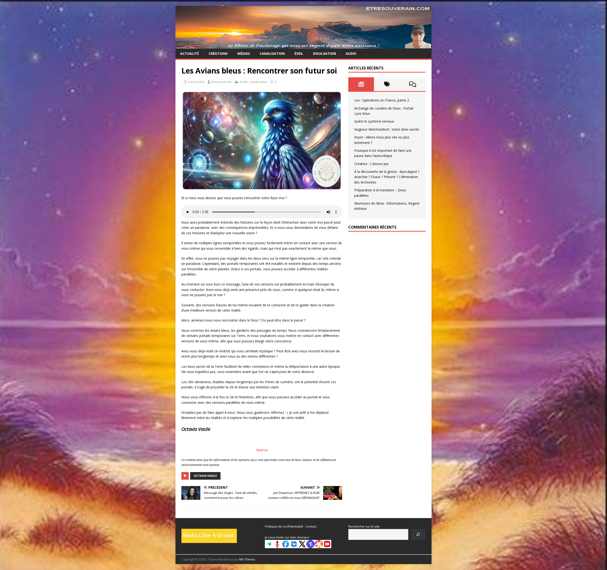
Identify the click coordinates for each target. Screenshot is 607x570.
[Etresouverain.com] (303, 46)
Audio (351, 53)
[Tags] (387, 84)
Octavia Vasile (205, 476)
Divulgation (324, 53)
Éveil (298, 53)
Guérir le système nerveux (374, 121)
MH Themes (247, 559)
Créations (218, 53)
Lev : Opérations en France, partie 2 (381, 100)
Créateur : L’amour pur (371, 163)
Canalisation (272, 53)
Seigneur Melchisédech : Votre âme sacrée (386, 129)
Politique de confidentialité (284, 526)
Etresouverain (221, 82)
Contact (311, 526)
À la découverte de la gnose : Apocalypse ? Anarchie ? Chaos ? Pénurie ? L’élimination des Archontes (386, 176)
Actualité (189, 53)
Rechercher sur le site (364, 526)
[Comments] (413, 84)
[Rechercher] (418, 534)
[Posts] (361, 84)
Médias (243, 53)
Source (261, 450)
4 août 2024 (196, 82)
